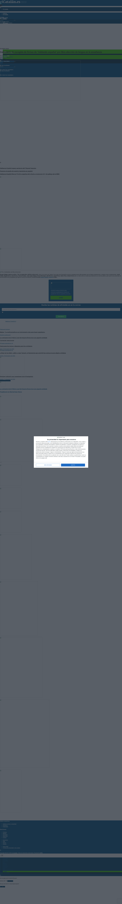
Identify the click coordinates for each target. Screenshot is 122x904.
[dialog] (61, 452)
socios (49, 441)
